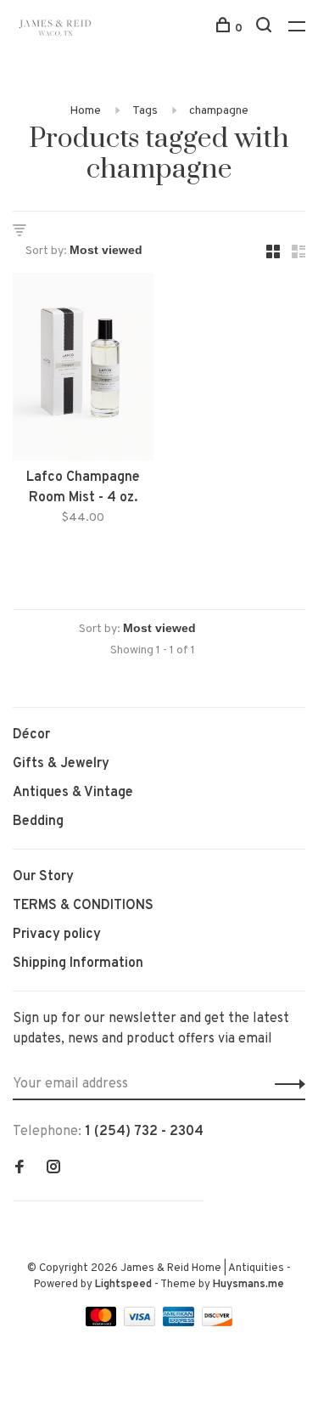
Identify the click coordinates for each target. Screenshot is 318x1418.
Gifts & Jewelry (61, 763)
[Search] (266, 28)
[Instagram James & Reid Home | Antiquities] (53, 1169)
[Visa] (141, 1322)
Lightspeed (123, 1284)
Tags (145, 111)
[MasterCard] (103, 1322)
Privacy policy (57, 934)
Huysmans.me (248, 1284)
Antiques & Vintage (73, 792)
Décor (31, 734)
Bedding (38, 821)
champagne (218, 111)
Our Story (43, 876)
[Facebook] (19, 1169)
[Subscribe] (285, 1084)
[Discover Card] (217, 1322)
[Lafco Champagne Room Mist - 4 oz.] (83, 370)
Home (85, 111)
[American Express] (180, 1322)
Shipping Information (78, 963)
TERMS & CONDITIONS (83, 905)
